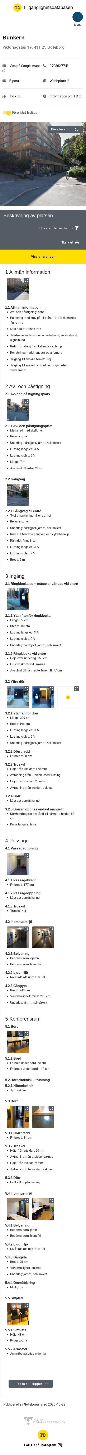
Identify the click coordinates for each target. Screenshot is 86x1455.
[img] (18, 289)
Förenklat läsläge (24, 113)
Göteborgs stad (35, 1404)
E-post (14, 81)
